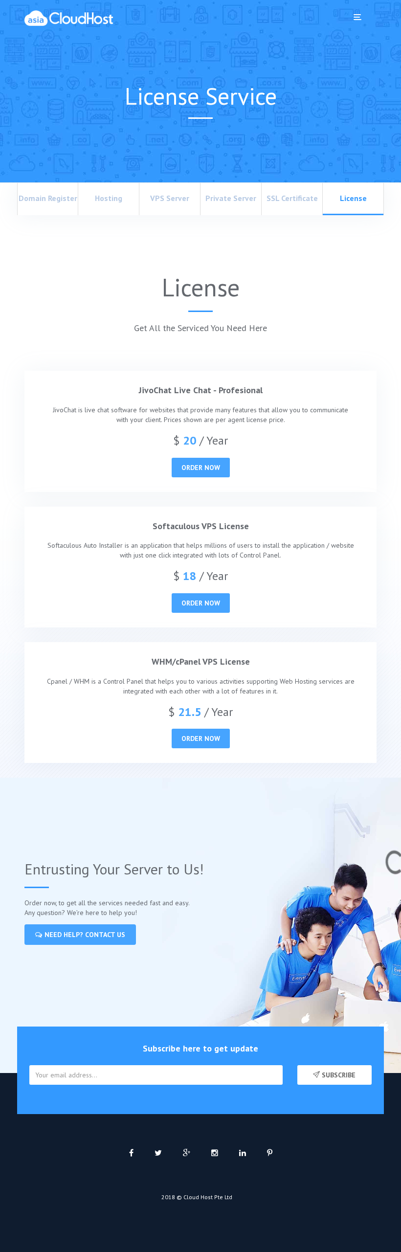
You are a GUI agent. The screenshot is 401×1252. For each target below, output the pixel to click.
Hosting (108, 198)
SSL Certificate (292, 198)
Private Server (230, 198)
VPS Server (169, 198)
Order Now (200, 467)
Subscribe (338, 1075)
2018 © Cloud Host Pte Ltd (196, 1197)
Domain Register (48, 198)
